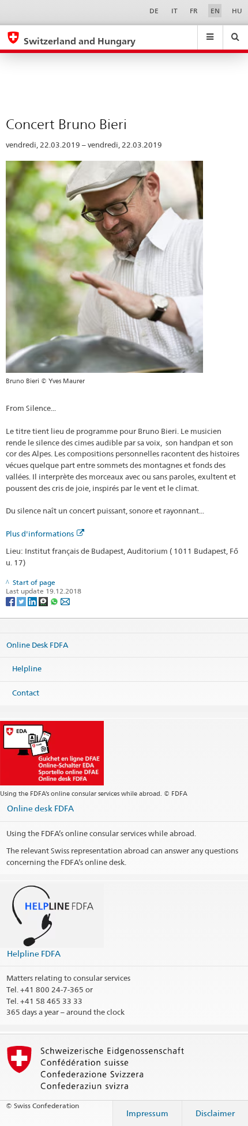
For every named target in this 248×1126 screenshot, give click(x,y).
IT (174, 10)
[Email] (65, 600)
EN (215, 10)
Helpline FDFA (34, 953)
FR (194, 10)
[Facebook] (11, 600)
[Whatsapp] (55, 600)
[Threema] (44, 600)
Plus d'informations (40, 533)
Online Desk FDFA (37, 644)
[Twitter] (22, 600)
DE (154, 10)
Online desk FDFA (40, 808)
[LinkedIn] (33, 600)
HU (237, 10)
